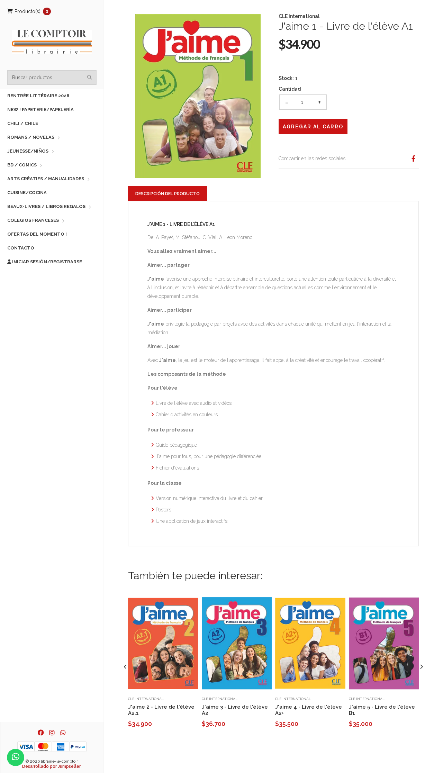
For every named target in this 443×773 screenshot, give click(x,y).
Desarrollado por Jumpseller (51, 766)
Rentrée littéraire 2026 (38, 95)
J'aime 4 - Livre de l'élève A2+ (308, 710)
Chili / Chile (22, 123)
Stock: (286, 78)
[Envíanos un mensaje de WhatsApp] (15, 757)
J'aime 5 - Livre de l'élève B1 (382, 710)
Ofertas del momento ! (37, 234)
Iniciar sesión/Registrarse (46, 261)
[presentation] (125, 666)
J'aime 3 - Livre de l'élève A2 (235, 710)
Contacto (20, 248)
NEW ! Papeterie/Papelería (40, 109)
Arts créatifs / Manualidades (45, 178)
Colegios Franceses (33, 220)
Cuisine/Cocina (27, 192)
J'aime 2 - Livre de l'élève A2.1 (161, 710)
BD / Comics (22, 164)
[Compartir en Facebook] (413, 158)
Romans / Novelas (30, 137)
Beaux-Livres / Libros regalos (46, 206)
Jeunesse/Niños (27, 151)
